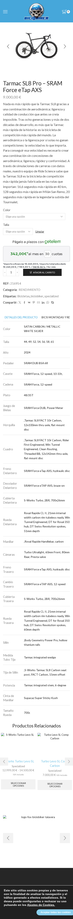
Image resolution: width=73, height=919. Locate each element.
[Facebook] (24, 302)
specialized (51, 296)
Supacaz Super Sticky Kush (41, 698)
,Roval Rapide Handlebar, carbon (44, 541)
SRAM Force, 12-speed (38, 384)
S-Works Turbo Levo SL (18, 761)
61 (52, 341)
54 (39, 341)
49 (30, 341)
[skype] (52, 302)
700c (27, 712)
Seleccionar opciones (18, 784)
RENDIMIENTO (29, 289)
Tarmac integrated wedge (40, 657)
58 (47, 341)
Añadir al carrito (44, 272)
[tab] (21, 317)
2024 (27, 352)
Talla (6, 224)
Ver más (51, 266)
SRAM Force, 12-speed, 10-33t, (43, 373)
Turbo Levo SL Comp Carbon (55, 763)
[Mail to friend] (38, 302)
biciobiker (37, 296)
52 (34, 341)
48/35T (28, 395)
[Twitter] (19, 302)
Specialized (18, 766)
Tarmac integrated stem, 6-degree (45, 685)
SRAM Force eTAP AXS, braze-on (44, 485)
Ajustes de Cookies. (41, 904)
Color (7, 210)
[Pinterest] (33, 302)
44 (25, 341)
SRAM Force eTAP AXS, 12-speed (44, 584)
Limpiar (39, 231)
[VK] (29, 302)
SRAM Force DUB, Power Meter (43, 408)
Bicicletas (23, 296)
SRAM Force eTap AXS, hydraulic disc (47, 471)
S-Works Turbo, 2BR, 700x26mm (44, 500)
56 (43, 341)
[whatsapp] (47, 302)
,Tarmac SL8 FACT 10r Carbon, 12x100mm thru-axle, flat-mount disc (44, 425)
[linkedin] (43, 302)
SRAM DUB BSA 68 (36, 363)
